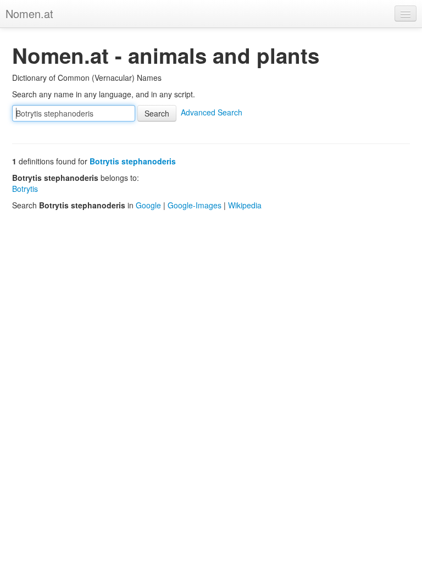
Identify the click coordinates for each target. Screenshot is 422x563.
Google (148, 205)
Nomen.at (29, 13)
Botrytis (25, 188)
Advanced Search (211, 112)
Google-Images (194, 205)
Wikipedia (245, 205)
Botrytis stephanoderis (133, 161)
